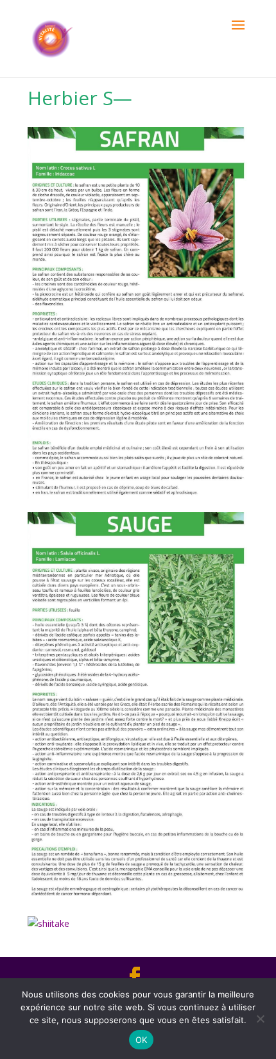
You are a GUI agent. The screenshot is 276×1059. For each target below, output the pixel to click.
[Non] (260, 1018)
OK (141, 1040)
